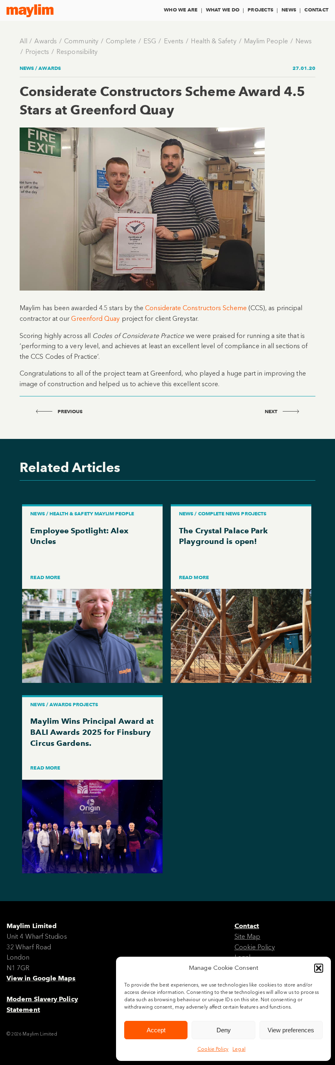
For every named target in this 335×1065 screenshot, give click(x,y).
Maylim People (266, 41)
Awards (45, 41)
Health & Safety (213, 41)
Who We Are (180, 10)
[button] (319, 968)
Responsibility (77, 52)
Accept (156, 1030)
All (23, 41)
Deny (224, 1030)
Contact (316, 10)
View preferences (291, 1030)
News (288, 10)
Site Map (247, 936)
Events (173, 41)
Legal (238, 1049)
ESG (149, 41)
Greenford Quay (95, 318)
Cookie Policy (212, 1049)
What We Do (222, 10)
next (272, 411)
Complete (121, 41)
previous (69, 411)
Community (81, 41)
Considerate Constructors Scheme (196, 308)
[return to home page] (30, 10)
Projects (260, 10)
